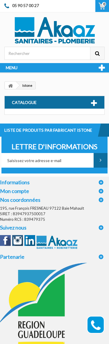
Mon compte (14, 191)
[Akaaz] (54, 30)
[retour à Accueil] (10, 85)
